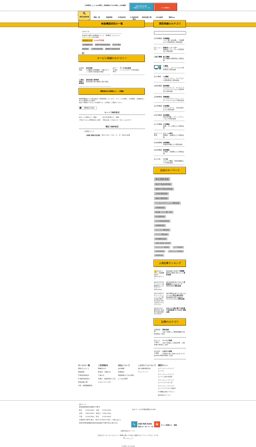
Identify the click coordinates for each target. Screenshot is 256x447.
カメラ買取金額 (178, 247)
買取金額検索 (84, 17)
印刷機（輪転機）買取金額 (163, 243)
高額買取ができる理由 (126, 375)
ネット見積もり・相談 (169, 425)
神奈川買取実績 (161, 198)
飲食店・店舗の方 (104, 372)
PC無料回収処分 (134, 18)
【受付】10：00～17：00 (141, 7)
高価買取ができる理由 (111, 5)
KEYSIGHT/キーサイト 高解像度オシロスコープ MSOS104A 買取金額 (175, 284)
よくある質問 (97, 5)
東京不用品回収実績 (163, 184)
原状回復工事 (147, 17)
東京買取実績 (162, 179)
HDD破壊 (159, 17)
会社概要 (123, 5)
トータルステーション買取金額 (167, 203)
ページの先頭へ (250, 443)
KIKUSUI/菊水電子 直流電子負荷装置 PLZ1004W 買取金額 (176, 310)
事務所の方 (102, 368)
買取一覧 (97, 17)
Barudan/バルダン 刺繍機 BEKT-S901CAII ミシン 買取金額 (175, 273)
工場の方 (101, 375)
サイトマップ (143, 372)
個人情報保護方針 (144, 368)
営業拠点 (121, 372)
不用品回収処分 (83, 375)
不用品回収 (122, 17)
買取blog (172, 17)
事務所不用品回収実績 (164, 189)
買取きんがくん (83, 368)
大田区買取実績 (161, 194)
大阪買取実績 (160, 225)
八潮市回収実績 (97, 49)
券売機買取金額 (161, 239)
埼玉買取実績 (160, 216)
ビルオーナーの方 (104, 382)
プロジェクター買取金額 (162, 247)
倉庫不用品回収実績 (102, 45)
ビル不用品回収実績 (162, 221)
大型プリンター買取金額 (175, 251)
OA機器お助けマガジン (166, 392)
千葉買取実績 (160, 207)
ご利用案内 (87, 5)
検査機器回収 (87, 45)
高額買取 (109, 17)
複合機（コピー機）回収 (164, 212)
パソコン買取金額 (162, 234)
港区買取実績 (159, 255)
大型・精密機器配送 (85, 385)
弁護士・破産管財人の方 (107, 379)
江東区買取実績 (160, 251)
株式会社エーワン (164, 395)
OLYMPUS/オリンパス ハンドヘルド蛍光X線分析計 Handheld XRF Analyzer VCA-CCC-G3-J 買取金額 (176, 296)
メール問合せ (165, 8)
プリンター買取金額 (162, 230)
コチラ (129, 120)
